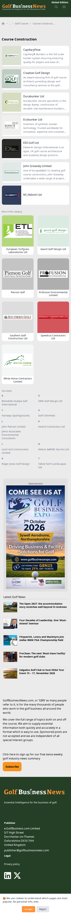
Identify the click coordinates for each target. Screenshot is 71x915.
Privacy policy (12, 864)
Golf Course (21, 23)
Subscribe (12, 767)
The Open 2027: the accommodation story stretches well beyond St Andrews (43, 605)
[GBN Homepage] (23, 6)
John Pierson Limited (14, 426)
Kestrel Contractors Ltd (51, 426)
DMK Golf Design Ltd (50, 401)
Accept (28, 909)
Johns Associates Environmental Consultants (11, 435)
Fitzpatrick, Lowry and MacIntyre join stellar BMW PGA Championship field (41, 638)
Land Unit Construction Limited (15, 451)
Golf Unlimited (46, 415)
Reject (42, 909)
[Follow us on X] (17, 875)
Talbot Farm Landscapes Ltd (52, 465)
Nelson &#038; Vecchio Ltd (53, 449)
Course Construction (44, 23)
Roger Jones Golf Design (16, 463)
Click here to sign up (16, 754)
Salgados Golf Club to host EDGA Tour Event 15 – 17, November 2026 (41, 671)
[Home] (3, 23)
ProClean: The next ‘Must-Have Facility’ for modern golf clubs (42, 655)
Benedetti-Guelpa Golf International (14, 402)
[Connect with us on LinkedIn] (8, 875)
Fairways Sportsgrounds (16, 415)
